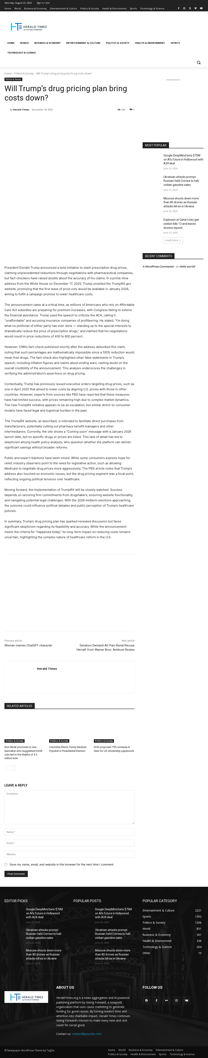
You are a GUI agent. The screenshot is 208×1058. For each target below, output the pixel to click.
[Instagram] (184, 8)
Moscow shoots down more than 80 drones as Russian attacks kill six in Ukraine (181, 202)
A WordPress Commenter (158, 266)
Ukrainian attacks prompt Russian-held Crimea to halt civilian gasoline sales (181, 180)
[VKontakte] (187, 1001)
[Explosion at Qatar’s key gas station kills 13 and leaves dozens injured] (152, 224)
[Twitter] (190, 8)
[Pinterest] (52, 120)
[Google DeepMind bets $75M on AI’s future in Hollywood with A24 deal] (152, 160)
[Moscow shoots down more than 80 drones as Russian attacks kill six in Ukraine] (152, 203)
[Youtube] (201, 8)
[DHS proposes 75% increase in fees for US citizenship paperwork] (114, 728)
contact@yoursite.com (87, 1034)
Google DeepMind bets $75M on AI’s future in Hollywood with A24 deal (183, 159)
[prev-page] (7, 768)
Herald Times (21, 109)
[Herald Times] (7, 110)
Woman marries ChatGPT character (28, 645)
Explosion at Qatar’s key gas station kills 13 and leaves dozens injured (181, 223)
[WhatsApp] (62, 120)
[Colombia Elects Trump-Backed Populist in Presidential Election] (69, 728)
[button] (199, 62)
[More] (71, 120)
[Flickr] (166, 1001)
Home (8, 73)
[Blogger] (147, 1001)
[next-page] (13, 768)
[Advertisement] (128, 26)
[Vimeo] (195, 8)
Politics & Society (24, 73)
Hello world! (187, 266)
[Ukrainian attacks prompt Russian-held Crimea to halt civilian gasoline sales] (152, 181)
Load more (171, 240)
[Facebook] (178, 8)
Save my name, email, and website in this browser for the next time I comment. (62, 864)
